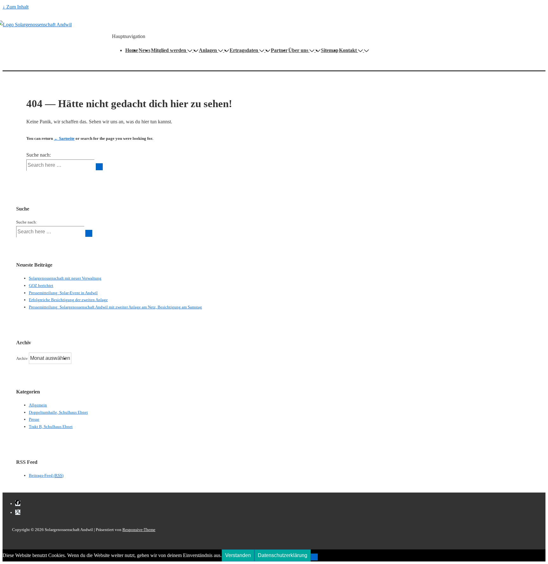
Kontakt (348, 50)
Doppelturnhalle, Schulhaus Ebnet (58, 412)
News (144, 50)
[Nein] (314, 557)
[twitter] (17, 512)
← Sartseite (64, 138)
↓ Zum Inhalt (16, 7)
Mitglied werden (168, 50)
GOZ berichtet (41, 285)
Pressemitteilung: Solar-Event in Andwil (63, 292)
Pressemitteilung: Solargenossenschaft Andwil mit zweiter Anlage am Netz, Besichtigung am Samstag (115, 307)
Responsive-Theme (138, 529)
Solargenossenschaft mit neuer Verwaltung (65, 278)
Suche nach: (38, 155)
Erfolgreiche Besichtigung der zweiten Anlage (68, 299)
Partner (279, 50)
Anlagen (208, 50)
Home (131, 50)
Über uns (298, 50)
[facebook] (17, 503)
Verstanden (238, 555)
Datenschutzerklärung (282, 555)
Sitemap (329, 50)
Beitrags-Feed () (46, 475)
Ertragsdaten (244, 50)
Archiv (22, 358)
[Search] (99, 166)
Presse (34, 419)
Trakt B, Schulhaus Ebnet (51, 426)
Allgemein (38, 405)
